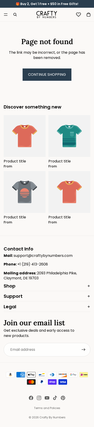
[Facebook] (31, 398)
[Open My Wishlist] (78, 15)
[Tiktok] (55, 398)
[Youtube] (47, 398)
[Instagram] (39, 398)
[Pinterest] (63, 398)
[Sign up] (83, 349)
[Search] (15, 15)
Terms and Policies (47, 408)
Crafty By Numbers (52, 417)
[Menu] (5, 14)
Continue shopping (47, 74)
